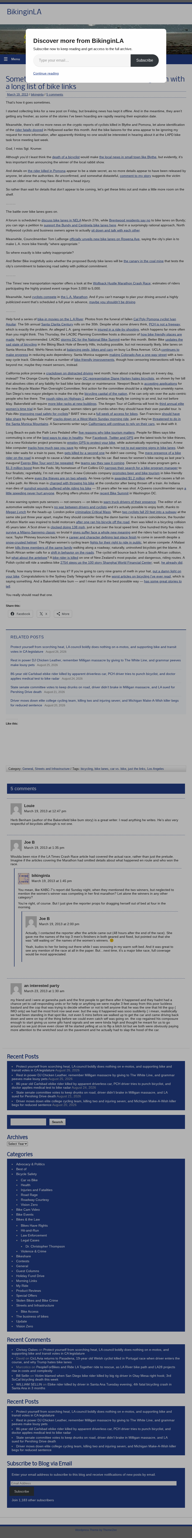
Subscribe (144, 60)
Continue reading (46, 73)
